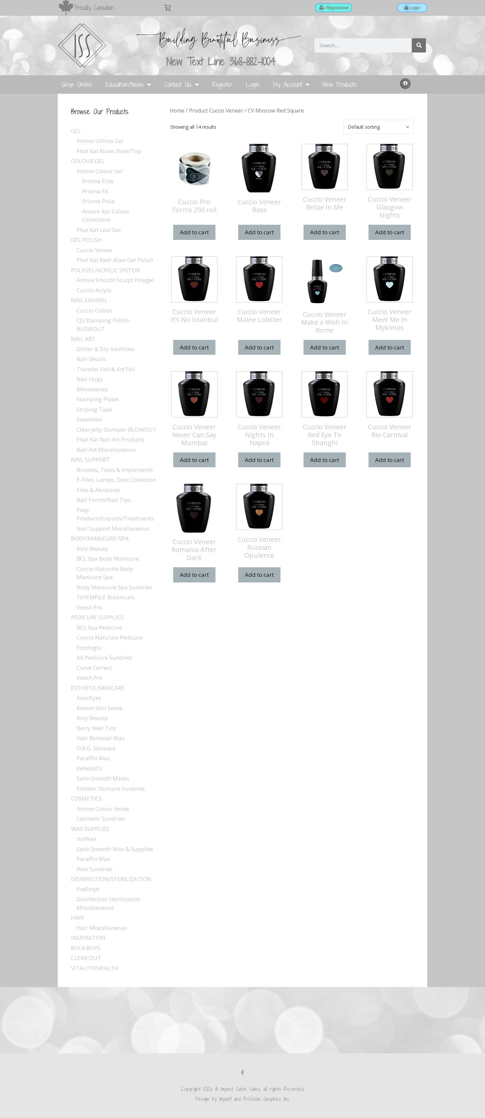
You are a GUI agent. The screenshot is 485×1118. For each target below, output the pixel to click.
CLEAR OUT (86, 958)
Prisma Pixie (98, 201)
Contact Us (178, 84)
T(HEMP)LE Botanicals (106, 597)
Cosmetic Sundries (101, 818)
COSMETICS (86, 798)
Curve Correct (94, 668)
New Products (340, 84)
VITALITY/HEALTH (94, 968)
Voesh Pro (89, 607)
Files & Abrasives (98, 490)
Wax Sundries (95, 869)
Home (177, 110)
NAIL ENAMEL (89, 300)
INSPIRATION (88, 937)
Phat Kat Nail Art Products (111, 439)
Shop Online (76, 84)
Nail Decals (91, 359)
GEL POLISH (86, 240)
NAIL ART (83, 339)
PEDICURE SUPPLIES (97, 617)
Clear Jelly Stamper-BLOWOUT (116, 429)
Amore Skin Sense (99, 708)
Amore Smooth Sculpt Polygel (115, 280)
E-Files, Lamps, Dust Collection (116, 479)
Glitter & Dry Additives (106, 349)
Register (222, 84)
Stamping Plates (98, 399)
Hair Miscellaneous (102, 928)
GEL (76, 131)
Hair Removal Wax (101, 738)
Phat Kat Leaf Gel (99, 230)
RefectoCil (89, 768)
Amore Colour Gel (100, 171)
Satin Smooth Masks (103, 778)
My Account (287, 84)
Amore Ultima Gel (100, 141)
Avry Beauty (92, 548)
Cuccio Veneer (95, 250)
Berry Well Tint (96, 728)
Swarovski (90, 419)
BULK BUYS (85, 948)
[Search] (419, 45)
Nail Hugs (90, 379)
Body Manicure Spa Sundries (114, 587)
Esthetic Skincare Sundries (111, 788)
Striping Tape (94, 409)
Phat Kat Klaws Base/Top (109, 151)
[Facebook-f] (242, 1072)
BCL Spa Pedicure (99, 627)
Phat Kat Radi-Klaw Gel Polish (115, 260)
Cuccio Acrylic (95, 290)
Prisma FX (95, 191)
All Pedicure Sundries (104, 657)
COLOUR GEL (88, 161)
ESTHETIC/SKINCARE (98, 688)
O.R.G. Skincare (96, 748)
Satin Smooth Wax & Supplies (115, 849)
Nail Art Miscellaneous (106, 449)
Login (253, 84)
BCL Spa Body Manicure (108, 558)
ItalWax (87, 838)
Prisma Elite (97, 181)
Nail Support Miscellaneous (113, 528)
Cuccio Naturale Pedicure (110, 637)
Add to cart (194, 232)
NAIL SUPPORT (90, 459)
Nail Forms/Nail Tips (104, 500)
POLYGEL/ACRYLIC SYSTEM (105, 270)
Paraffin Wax (93, 758)
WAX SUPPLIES (90, 829)
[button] (405, 83)
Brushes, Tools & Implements (115, 470)
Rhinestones (92, 389)
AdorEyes (89, 698)
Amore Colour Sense (103, 808)
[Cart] (167, 7)
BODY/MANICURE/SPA (100, 538)
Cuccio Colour (95, 310)
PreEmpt (88, 889)
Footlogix (89, 647)
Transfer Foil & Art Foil (106, 369)
